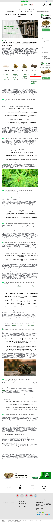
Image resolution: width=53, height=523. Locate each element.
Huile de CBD (20, 9)
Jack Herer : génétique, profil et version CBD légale (47, 57)
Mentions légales (39, 506)
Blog (34, 9)
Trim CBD (46, 7)
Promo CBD (29, 9)
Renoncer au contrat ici (39, 509)
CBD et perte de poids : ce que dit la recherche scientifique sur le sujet (29, 463)
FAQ (44, 1)
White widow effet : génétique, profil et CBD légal (10, 463)
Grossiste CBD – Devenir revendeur (47, 504)
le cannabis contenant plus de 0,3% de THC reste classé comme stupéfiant (18, 286)
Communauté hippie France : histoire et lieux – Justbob (22, 325)
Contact (41, 1)
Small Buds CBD (15, 7)
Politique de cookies (39, 502)
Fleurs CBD (7, 7)
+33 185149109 (4, 1)
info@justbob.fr (23, 503)
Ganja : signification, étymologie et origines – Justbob (22, 134)
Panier (50, 4)
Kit (25, 9)
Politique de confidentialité (38, 500)
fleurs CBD (4, 56)
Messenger (23, 505)
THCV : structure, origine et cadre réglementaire (47, 53)
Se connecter (44, 5)
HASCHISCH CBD (31, 7)
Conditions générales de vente (39, 505)
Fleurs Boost (23, 7)
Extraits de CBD (39, 7)
